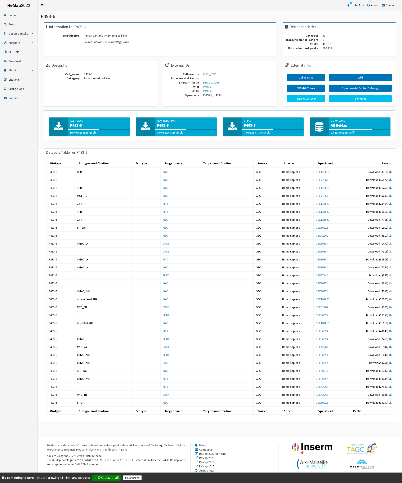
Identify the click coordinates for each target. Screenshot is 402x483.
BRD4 (166, 307)
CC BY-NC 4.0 (127, 460)
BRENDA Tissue (306, 88)
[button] (42, 5)
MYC (165, 172)
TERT (166, 275)
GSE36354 (322, 243)
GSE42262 (322, 235)
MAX (165, 204)
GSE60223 (322, 227)
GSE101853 (323, 299)
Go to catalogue (341, 133)
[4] (348, 5)
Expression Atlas (306, 99)
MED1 (166, 315)
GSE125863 (323, 172)
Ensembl (360, 99)
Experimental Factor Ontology (360, 88)
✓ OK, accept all (106, 477)
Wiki (360, 77)
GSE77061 (322, 180)
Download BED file (81, 133)
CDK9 (166, 243)
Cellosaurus (306, 77)
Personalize (132, 477)
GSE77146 (322, 275)
